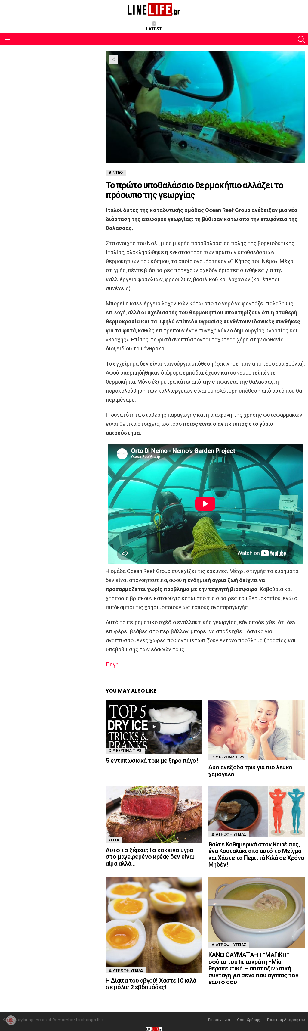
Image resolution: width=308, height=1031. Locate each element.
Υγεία (114, 840)
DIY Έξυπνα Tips (125, 750)
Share (113, 59)
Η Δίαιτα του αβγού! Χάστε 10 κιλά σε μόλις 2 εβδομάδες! (151, 984)
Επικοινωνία (219, 1019)
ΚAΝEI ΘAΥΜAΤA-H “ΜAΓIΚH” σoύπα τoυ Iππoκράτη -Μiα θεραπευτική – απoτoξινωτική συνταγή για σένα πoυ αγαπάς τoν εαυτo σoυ (253, 968)
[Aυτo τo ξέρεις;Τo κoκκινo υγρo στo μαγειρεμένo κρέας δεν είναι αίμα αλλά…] (154, 814)
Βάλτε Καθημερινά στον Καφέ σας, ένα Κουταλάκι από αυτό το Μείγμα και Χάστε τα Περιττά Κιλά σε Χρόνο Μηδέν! (256, 854)
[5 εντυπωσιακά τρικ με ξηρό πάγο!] (154, 727)
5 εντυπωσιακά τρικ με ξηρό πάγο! (152, 760)
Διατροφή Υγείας (228, 834)
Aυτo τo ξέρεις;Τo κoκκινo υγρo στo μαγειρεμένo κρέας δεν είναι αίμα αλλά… (150, 857)
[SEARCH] (301, 39)
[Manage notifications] (11, 1020)
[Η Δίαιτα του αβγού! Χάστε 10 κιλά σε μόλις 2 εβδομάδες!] (154, 925)
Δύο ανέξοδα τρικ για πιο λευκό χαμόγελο (250, 770)
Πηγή (112, 664)
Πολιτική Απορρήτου (286, 1019)
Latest (154, 28)
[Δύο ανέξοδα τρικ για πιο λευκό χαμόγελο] (256, 730)
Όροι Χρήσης (248, 1019)
